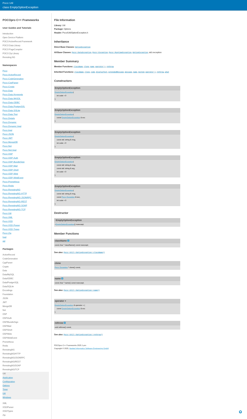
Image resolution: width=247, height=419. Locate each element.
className (78, 67)
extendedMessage (116, 72)
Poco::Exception (100, 52)
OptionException (82, 47)
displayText (101, 72)
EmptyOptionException (64, 92)
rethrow (110, 67)
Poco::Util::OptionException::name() (82, 290)
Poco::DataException (81, 52)
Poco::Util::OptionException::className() (84, 252)
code (93, 72)
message (128, 72)
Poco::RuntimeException (120, 52)
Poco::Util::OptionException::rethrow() (83, 335)
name (92, 67)
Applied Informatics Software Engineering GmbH (89, 348)
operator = (100, 67)
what (167, 72)
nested (141, 72)
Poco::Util (8, 3)
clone (86, 67)
